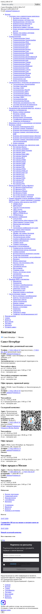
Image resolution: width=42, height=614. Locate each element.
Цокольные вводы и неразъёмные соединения (25, 123)
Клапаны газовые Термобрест (23, 128)
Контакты (8, 325)
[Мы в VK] (3, 540)
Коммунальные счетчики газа (23, 20)
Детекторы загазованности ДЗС (24, 103)
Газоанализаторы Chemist (22, 62)
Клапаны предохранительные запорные (27, 137)
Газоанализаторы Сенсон (22, 69)
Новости (8, 320)
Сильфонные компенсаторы (23, 119)
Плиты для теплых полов (22, 272)
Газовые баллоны (19, 231)
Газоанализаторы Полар (21, 75)
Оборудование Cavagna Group (23, 222)
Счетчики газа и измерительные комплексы (24, 16)
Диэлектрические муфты (21, 237)
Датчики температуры (21, 286)
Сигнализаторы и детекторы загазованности (24, 82)
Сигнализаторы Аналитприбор (24, 84)
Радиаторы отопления (20, 255)
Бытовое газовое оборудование (20, 229)
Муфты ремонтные (19, 261)
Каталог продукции (12, 494)
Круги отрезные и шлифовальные (25, 296)
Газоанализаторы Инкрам (22, 73)
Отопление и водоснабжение (19, 246)
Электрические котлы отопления (24, 250)
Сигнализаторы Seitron (21, 93)
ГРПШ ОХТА (18, 204)
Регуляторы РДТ (18, 174)
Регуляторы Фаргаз (19, 147)
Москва (21, 337)
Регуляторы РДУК (19, 169)
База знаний (9, 321)
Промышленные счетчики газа (23, 22)
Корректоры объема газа (21, 25)
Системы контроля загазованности (25, 104)
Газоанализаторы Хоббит (22, 44)
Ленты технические (20, 301)
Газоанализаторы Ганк (21, 71)
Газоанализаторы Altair (21, 55)
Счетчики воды (18, 264)
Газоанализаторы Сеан (21, 51)
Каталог (7, 14)
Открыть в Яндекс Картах (10, 428)
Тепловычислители (20, 266)
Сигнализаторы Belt (20, 99)
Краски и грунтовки (20, 307)
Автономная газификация (18, 217)
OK (3, 612)
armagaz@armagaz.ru (13, 11)
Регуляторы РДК (19, 167)
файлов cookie (6, 610)
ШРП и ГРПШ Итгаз (20, 213)
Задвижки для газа (19, 115)
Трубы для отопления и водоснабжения (27, 257)
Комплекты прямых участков (23, 27)
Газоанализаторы (15, 36)
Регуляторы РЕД (19, 158)
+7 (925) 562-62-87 (28, 472)
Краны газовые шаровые (21, 112)
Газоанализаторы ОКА (21, 42)
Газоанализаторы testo (20, 60)
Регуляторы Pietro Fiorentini (22, 150)
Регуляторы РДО (19, 183)
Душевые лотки (18, 270)
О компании (9, 505)
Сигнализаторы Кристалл (22, 95)
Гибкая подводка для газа (22, 235)
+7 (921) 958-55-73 (14, 448)
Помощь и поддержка (12, 510)
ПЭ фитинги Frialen (20, 193)
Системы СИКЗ (18, 97)
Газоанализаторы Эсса (21, 45)
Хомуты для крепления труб (23, 298)
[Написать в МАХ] (3, 604)
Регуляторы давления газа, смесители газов (24, 145)
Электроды (17, 310)
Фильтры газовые (19, 114)
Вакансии (8, 507)
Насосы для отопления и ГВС (23, 263)
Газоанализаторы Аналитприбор (24, 40)
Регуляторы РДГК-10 (20, 171)
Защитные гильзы (19, 288)
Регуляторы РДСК (19, 161)
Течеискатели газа (19, 79)
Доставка (8, 323)
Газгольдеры (17, 218)
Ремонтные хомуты (20, 299)
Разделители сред (19, 290)
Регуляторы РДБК (19, 163)
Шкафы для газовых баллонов (23, 233)
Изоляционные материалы (22, 305)
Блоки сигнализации (20, 80)
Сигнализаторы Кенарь (21, 101)
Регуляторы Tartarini (20, 156)
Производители (10, 316)
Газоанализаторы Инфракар (22, 66)
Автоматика (17, 274)
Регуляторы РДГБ (19, 178)
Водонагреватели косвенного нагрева (26, 253)
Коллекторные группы (21, 275)
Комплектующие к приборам (23, 292)
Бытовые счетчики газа (21, 18)
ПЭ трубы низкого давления (23, 196)
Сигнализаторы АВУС (21, 91)
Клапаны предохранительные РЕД (25, 130)
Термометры (17, 283)
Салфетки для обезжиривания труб (25, 314)
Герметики (16, 309)
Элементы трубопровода (21, 121)
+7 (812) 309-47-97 (14, 350)
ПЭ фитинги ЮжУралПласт (23, 187)
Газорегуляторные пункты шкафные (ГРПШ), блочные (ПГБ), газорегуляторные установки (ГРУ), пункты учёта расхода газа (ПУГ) (25, 200)
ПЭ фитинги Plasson (20, 191)
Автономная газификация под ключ (25, 228)
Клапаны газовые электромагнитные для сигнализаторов (26, 140)
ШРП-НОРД (17, 206)
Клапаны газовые (15, 125)
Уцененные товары (19, 34)
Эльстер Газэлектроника (21, 207)
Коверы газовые (18, 303)
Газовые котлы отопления (22, 248)
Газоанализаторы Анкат (21, 38)
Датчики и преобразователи (23, 285)
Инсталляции (17, 268)
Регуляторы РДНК (19, 160)
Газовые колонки (19, 252)
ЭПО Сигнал (17, 209)
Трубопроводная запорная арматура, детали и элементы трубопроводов (25, 109)
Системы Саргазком (20, 86)
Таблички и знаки (19, 312)
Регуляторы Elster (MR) (21, 154)
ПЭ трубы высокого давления (23, 195)
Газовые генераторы (20, 244)
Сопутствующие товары (17, 294)
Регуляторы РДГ (18, 180)
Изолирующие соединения (22, 117)
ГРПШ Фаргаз (18, 215)
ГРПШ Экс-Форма (19, 211)
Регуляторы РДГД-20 (20, 172)
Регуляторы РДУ (19, 176)
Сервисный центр (11, 496)
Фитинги (16, 259)
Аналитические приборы (22, 77)
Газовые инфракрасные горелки (24, 239)
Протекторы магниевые (21, 224)
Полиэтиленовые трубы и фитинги (21, 185)
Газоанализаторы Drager (21, 64)
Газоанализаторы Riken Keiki (23, 53)
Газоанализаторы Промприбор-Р (24, 58)
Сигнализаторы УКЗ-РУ (21, 90)
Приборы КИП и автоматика (19, 279)
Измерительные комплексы (22, 23)
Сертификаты (9, 500)
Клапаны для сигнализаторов (23, 106)
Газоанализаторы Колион (22, 49)
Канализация (17, 277)
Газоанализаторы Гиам (21, 68)
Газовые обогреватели (21, 240)
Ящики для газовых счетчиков (23, 33)
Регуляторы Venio (19, 152)
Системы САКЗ (18, 88)
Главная (7, 585)
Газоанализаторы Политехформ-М (25, 57)
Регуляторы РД (18, 182)
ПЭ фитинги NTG (19, 189)
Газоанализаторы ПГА (21, 47)
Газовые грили (18, 242)
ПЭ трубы (16, 226)
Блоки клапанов (18, 143)
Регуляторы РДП (19, 165)
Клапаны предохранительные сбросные (27, 136)
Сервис (7, 318)
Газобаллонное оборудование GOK (25, 220)
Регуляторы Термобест (21, 149)
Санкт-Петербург (9, 337)
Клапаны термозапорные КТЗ (23, 126)
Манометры (17, 281)
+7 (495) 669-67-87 (14, 472)
